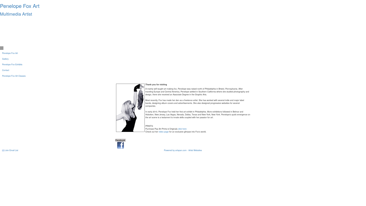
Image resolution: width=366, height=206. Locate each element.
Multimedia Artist (16, 14)
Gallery (5, 26)
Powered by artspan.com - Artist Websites (183, 150)
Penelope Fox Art (19, 5)
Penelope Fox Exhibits (12, 31)
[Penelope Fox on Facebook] (120, 144)
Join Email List (11, 150)
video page (164, 131)
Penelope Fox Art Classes (14, 43)
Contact (5, 37)
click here (182, 128)
